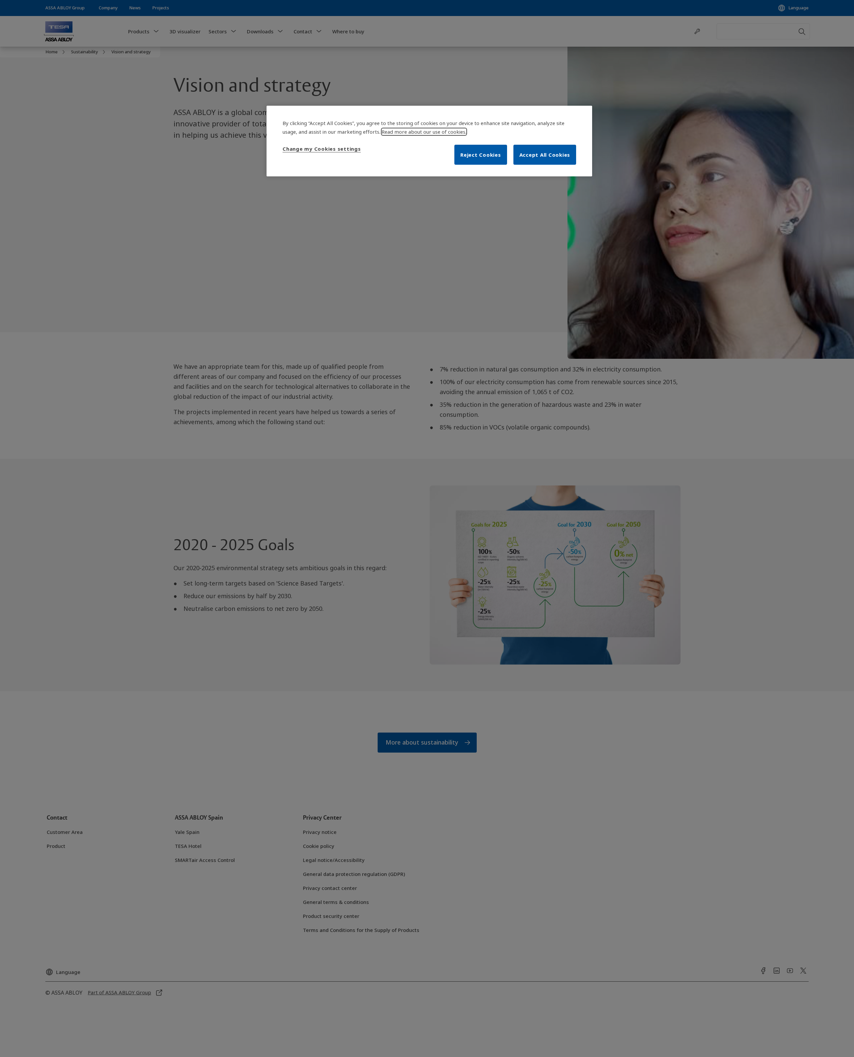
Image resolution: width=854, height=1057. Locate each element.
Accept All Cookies (544, 154)
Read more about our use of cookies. (424, 131)
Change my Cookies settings (322, 148)
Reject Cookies (480, 154)
